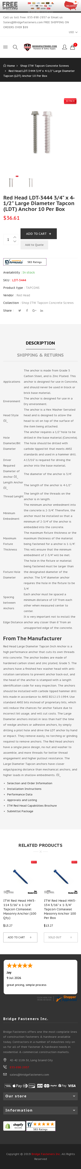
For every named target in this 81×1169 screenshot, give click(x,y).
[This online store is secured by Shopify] (14, 1125)
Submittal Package (20, 811)
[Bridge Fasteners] (41, 47)
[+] (15, 237)
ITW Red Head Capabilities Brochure (32, 805)
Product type (13, 288)
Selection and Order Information (29, 783)
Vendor (8, 295)
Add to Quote (34, 245)
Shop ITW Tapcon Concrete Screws (48, 303)
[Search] (15, 47)
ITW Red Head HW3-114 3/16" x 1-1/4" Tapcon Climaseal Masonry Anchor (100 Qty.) (19, 909)
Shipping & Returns (40, 355)
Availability (11, 272)
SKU (6, 280)
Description (40, 343)
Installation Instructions (24, 789)
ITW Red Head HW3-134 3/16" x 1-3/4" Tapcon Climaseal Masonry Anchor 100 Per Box (60, 909)
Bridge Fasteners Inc (46, 1154)
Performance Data (19, 794)
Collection (11, 303)
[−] (15, 242)
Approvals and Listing (22, 800)
